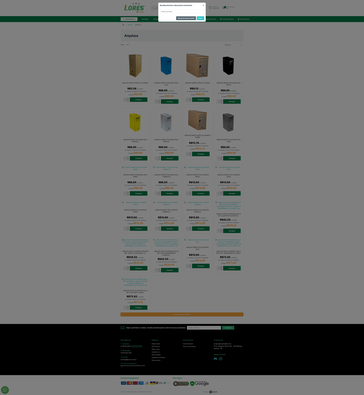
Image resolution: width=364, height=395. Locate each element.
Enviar (200, 18)
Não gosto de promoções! (186, 18)
